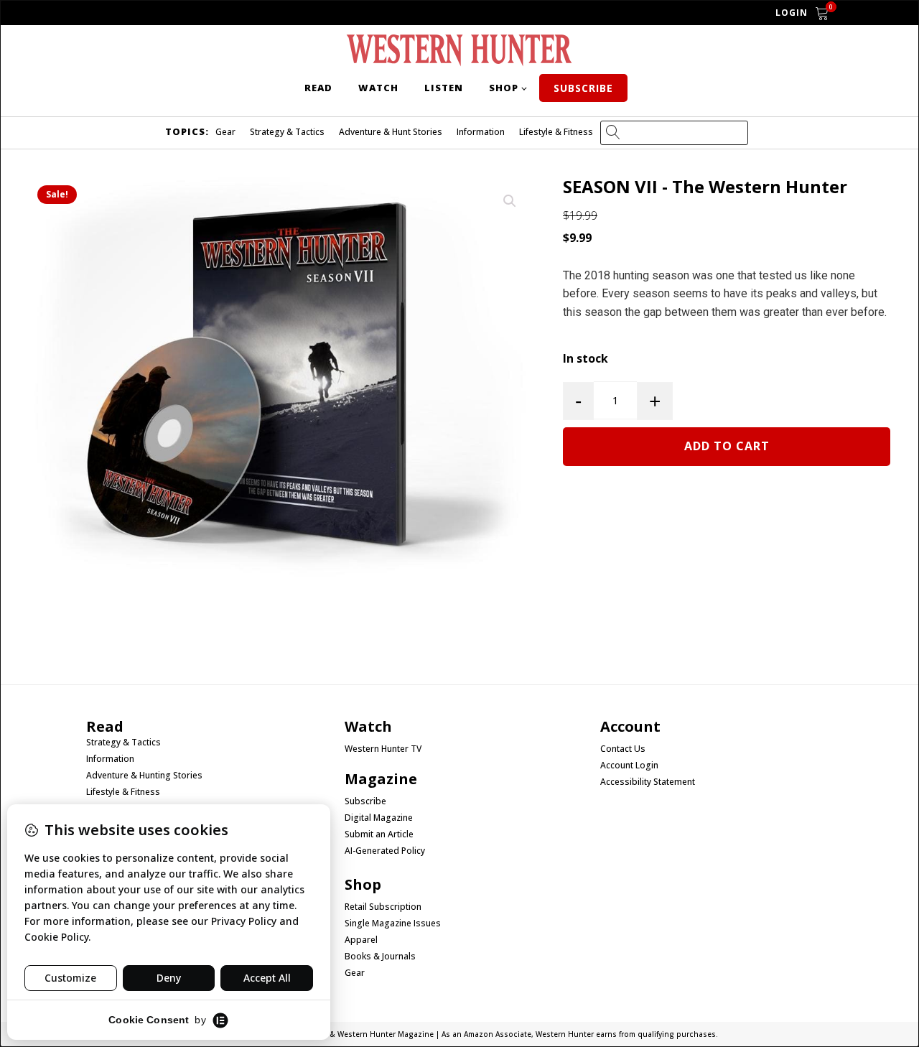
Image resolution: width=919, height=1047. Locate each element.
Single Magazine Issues (393, 923)
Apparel (361, 940)
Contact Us (622, 749)
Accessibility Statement (647, 782)
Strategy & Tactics (287, 132)
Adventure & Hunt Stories (390, 132)
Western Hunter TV (383, 749)
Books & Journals (380, 956)
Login (791, 12)
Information (481, 132)
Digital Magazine (379, 818)
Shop (503, 87)
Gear (225, 132)
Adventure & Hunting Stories (144, 776)
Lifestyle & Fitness (556, 132)
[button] (510, 201)
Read (318, 87)
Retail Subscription (384, 907)
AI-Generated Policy (385, 851)
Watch (378, 87)
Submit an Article (379, 834)
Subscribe (583, 88)
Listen (443, 87)
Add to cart (727, 446)
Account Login (629, 765)
